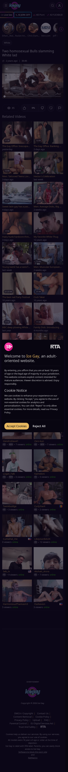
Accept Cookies (17, 426)
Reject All (39, 426)
